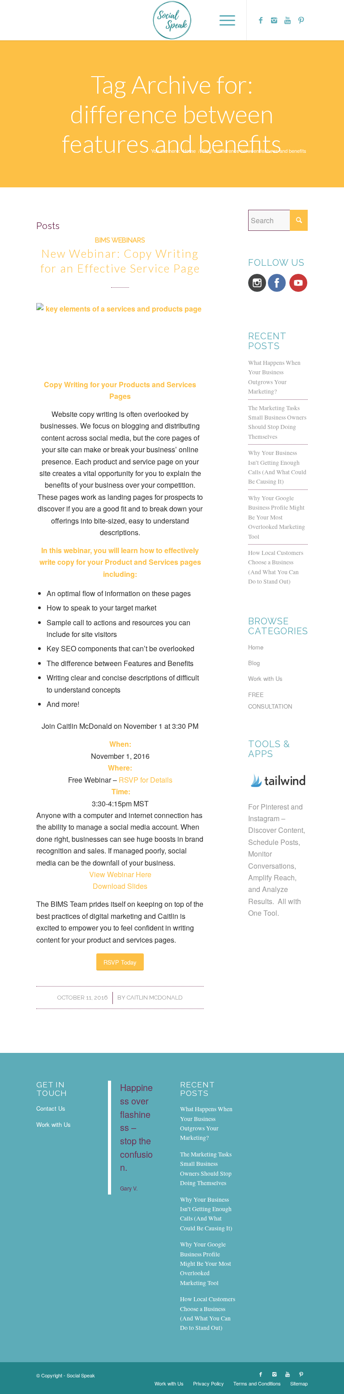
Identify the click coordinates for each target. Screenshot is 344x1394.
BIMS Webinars (120, 240)
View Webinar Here (120, 874)
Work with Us (265, 678)
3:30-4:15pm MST (120, 803)
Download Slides (120, 886)
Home (189, 150)
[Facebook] (260, 20)
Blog (206, 150)
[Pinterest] (301, 20)
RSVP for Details (145, 780)
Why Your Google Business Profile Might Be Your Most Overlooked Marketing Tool (276, 517)
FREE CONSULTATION (270, 700)
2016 (120, 756)
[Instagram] (274, 20)
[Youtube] (287, 20)
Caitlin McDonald (155, 997)
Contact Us (50, 1108)
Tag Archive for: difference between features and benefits (172, 113)
